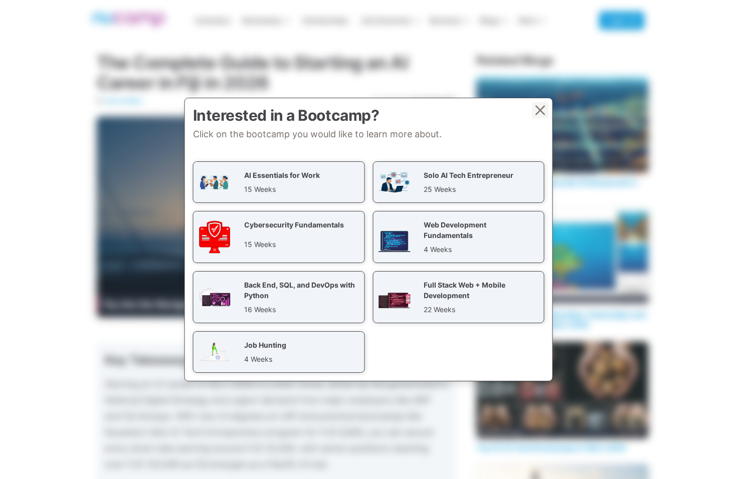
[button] (279, 182)
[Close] (540, 110)
